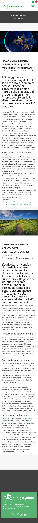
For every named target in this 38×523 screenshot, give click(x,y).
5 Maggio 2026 (8, 71)
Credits (13, 508)
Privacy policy (7, 508)
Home (14, 18)
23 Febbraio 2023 (9, 258)
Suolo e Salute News (22, 71)
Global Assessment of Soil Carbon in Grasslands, (18, 313)
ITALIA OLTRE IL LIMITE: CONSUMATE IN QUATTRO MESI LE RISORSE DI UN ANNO (18, 64)
